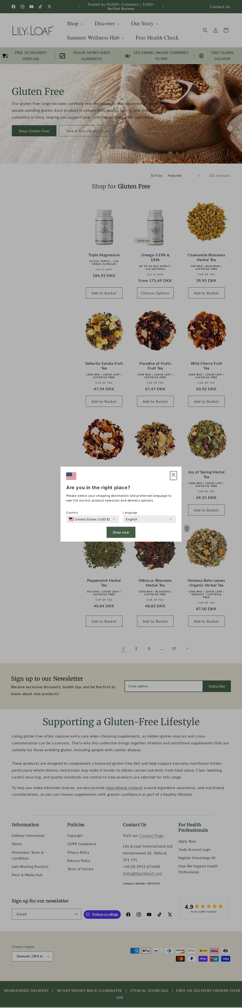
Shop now (121, 532)
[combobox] (89, 519)
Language (130, 512)
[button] (173, 475)
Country (72, 512)
